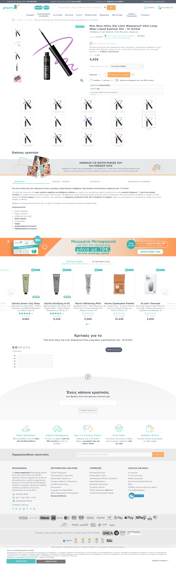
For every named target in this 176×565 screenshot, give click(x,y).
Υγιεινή (79, 15)
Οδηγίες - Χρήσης (61, 182)
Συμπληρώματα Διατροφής (43, 15)
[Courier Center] (103, 524)
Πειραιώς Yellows (97, 487)
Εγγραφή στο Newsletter (62, 490)
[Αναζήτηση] (111, 7)
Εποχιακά (69, 15)
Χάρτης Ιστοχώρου (116, 547)
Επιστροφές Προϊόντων (61, 478)
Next (17, 85)
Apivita (54, 533)
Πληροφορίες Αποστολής (62, 475)
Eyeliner (93, 94)
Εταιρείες (145, 15)
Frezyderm (39, 533)
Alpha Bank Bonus (97, 481)
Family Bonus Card (98, 475)
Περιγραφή (19, 182)
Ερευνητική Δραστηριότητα (140, 481)
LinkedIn (34, 509)
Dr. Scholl (68, 533)
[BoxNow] (93, 524)
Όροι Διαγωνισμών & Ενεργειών (64, 493)
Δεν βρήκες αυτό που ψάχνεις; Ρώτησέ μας (88, 397)
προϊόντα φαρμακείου (35, 480)
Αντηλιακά (57, 15)
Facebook (13, 509)
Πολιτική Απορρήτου (72, 547)
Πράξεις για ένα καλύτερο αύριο (142, 487)
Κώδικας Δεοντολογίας (98, 547)
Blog (130, 484)
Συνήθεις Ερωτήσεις (60, 484)
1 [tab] (87, 324)
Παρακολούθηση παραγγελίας (154, 1)
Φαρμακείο (104, 15)
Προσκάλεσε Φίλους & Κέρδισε (103, 478)
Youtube (23, 509)
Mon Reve (141, 36)
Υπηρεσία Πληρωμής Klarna (102, 493)
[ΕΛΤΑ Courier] (64, 524)
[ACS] (112, 524)
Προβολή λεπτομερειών (159, 560)
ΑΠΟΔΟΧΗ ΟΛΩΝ (21, 561)
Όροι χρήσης (57, 547)
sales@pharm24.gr (24, 501)
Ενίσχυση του (110, 1)
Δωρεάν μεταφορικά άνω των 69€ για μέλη (136, 80)
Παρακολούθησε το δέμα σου (64, 481)
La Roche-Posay (79, 533)
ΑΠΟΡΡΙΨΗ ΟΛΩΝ (51, 561)
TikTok (20, 509)
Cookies (84, 547)
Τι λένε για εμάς (135, 475)
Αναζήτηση (158, 454)
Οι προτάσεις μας (101, 262)
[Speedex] (84, 524)
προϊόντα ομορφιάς (20, 485)
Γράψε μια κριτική (114, 350)
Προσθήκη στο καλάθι (120, 75)
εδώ (52, 557)
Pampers (96, 533)
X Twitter (30, 509)
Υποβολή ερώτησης (88, 410)
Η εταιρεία (132, 473)
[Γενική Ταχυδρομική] (73, 524)
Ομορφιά (30, 15)
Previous (17, 26)
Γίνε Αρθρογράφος (136, 490)
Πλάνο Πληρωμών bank (101, 490)
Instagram (16, 509)
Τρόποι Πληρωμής (59, 473)
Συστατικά (95, 182)
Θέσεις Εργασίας (135, 478)
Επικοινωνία (56, 487)
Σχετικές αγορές (74, 262)
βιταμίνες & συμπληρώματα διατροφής (29, 483)
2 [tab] (89, 324)
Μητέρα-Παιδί (91, 15)
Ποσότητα (93, 75)
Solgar (60, 533)
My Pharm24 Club (97, 473)
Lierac (47, 533)
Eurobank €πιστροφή (99, 484)
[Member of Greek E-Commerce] (107, 532)
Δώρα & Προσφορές (132, 15)
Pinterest (27, 509)
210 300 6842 (22, 494)
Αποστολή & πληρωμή (139, 182)
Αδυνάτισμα (117, 15)
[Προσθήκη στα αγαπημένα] (133, 75)
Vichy (89, 533)
